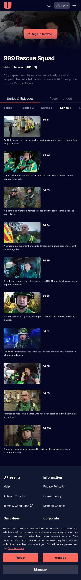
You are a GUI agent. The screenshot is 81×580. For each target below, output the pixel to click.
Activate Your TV (15, 496)
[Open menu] (74, 5)
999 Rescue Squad (29, 58)
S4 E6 (46, 296)
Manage (40, 569)
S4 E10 (47, 428)
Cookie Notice (16, 548)
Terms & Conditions (16, 506)
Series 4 (65, 108)
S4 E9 (46, 393)
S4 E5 (46, 260)
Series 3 (46, 108)
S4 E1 (46, 119)
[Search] (49, 5)
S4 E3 (46, 190)
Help (7, 486)
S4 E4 (46, 225)
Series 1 (9, 108)
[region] (40, 551)
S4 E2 (46, 155)
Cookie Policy (52, 496)
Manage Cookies (54, 506)
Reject (20, 557)
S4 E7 (46, 331)
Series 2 (28, 108)
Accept (60, 557)
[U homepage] (7, 5)
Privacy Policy (52, 486)
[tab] (60, 99)
